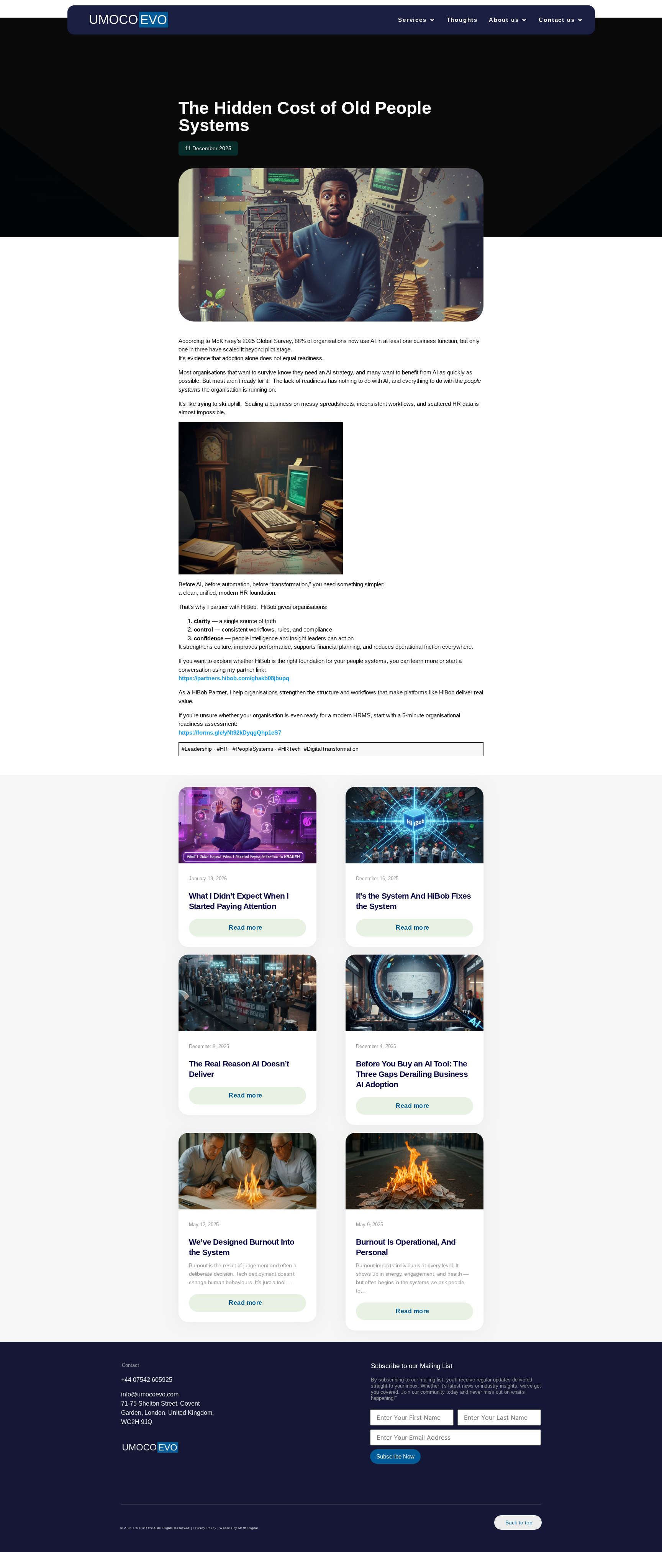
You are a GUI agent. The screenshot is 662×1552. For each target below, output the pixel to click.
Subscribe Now (395, 1456)
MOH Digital (248, 1528)
